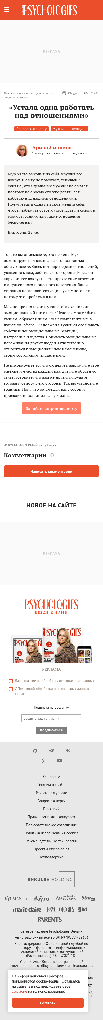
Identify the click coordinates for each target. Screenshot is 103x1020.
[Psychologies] (49, 10)
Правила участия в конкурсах (51, 816)
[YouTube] (59, 761)
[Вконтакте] (68, 751)
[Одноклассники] (43, 761)
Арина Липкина (52, 147)
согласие (29, 680)
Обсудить (74, 93)
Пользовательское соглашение (51, 824)
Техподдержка (51, 857)
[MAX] (35, 751)
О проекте (51, 776)
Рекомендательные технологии (51, 841)
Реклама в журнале (51, 792)
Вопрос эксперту (51, 800)
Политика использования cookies (51, 833)
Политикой (26, 688)
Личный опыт (12, 93)
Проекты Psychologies (51, 849)
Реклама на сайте (52, 784)
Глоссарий (51, 808)
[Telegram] (51, 751)
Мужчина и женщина (69, 128)
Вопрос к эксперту (31, 128)
